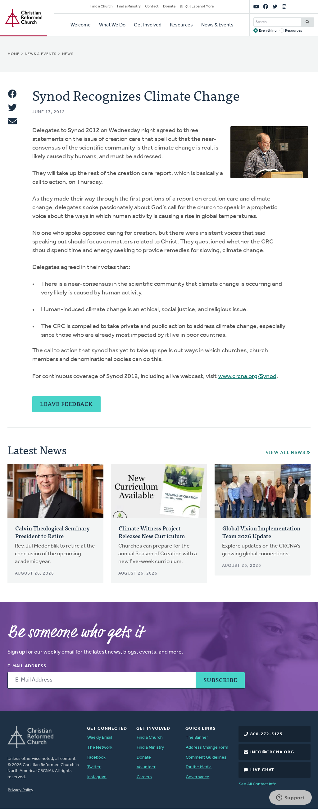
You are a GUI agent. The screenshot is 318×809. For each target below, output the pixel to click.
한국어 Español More (197, 6)
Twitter (94, 767)
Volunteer (146, 767)
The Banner (197, 737)
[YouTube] (256, 7)
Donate (169, 6)
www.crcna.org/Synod (247, 376)
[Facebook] (265, 7)
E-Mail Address (26, 666)
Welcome (80, 25)
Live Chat (262, 770)
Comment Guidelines (206, 757)
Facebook (96, 757)
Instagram (97, 777)
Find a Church (101, 6)
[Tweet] (12, 107)
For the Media (198, 767)
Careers (144, 777)
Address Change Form (207, 747)
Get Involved (147, 25)
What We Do (112, 25)
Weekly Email (99, 737)
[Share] (12, 94)
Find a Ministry (129, 6)
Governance (197, 777)
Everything (268, 31)
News (68, 54)
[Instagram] (284, 7)
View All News (285, 452)
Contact (152, 6)
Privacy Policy (20, 790)
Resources (181, 25)
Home (14, 54)
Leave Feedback (66, 403)
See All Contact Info (257, 784)
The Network (99, 747)
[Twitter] (275, 7)
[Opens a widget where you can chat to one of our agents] (290, 798)
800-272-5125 (266, 734)
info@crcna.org (272, 752)
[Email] (12, 121)
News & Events (217, 25)
